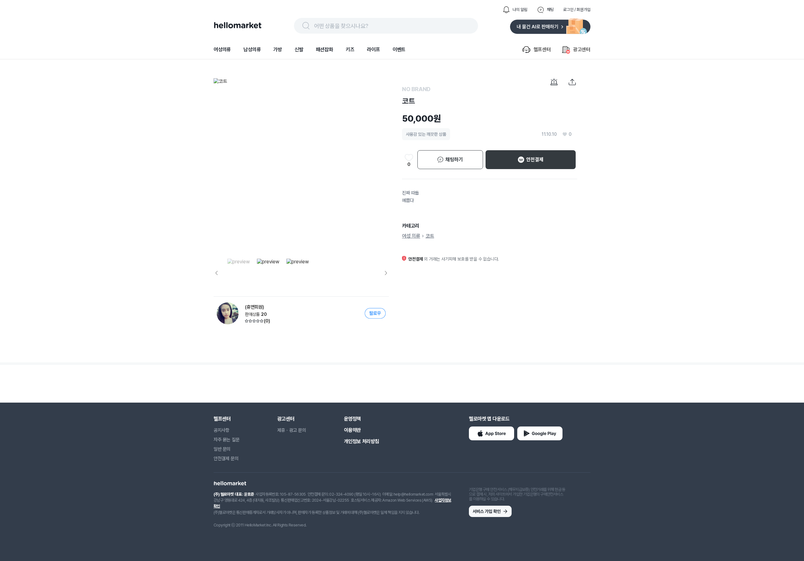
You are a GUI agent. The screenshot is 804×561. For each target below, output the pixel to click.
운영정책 (352, 419)
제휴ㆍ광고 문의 (291, 430)
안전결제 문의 (226, 458)
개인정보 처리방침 (361, 441)
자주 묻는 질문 (227, 440)
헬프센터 (222, 419)
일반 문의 (222, 449)
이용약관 (352, 430)
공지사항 (221, 430)
